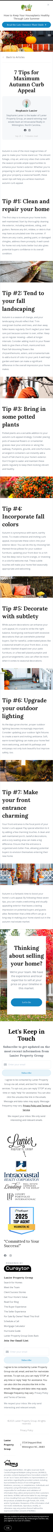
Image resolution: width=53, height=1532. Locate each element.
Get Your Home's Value (15, 1297)
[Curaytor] (17, 1271)
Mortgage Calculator (14, 1326)
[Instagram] (11, 1255)
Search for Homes (13, 1282)
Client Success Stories (15, 1292)
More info (35, 1520)
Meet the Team (12, 1287)
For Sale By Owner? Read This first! (21, 1316)
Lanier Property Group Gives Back (21, 1335)
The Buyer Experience (15, 1306)
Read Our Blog (11, 1301)
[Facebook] (5, 1255)
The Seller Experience (15, 1311)
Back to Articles (15, 57)
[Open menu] (49, 35)
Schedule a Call (11, 1321)
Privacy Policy (26, 1430)
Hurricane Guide (12, 1330)
